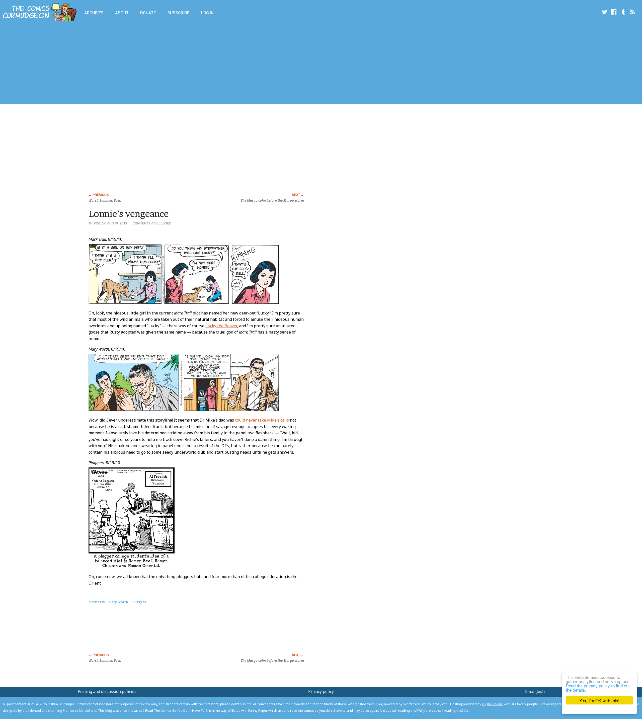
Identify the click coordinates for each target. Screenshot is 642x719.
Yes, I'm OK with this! (599, 700)
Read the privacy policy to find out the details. (598, 687)
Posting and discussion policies (107, 691)
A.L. (466, 710)
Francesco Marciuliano (79, 710)
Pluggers (138, 602)
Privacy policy (321, 691)
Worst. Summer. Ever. (105, 200)
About (122, 13)
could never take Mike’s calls (262, 420)
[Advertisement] (91, 63)
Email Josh (535, 691)
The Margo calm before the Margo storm (272, 200)
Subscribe (178, 13)
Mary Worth (118, 602)
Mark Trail (97, 602)
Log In (207, 13)
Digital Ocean (492, 704)
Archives (93, 13)
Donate (148, 13)
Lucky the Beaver (221, 326)
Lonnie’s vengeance (129, 213)
